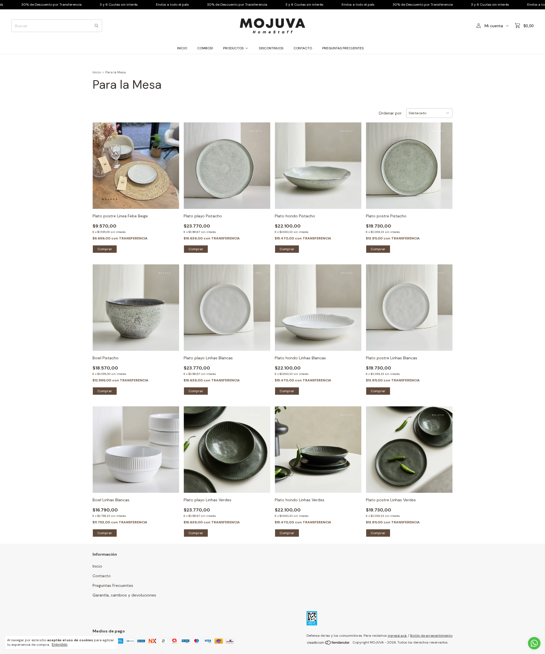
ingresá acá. (397, 635)
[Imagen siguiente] (170, 161)
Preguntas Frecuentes (343, 48)
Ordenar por (390, 113)
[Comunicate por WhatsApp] (534, 643)
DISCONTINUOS (271, 48)
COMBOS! (205, 48)
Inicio (182, 48)
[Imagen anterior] (101, 161)
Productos (233, 48)
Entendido (60, 645)
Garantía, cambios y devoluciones (124, 595)
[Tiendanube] (329, 644)
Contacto (303, 48)
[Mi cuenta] (478, 26)
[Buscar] (96, 26)
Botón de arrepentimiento (431, 635)
